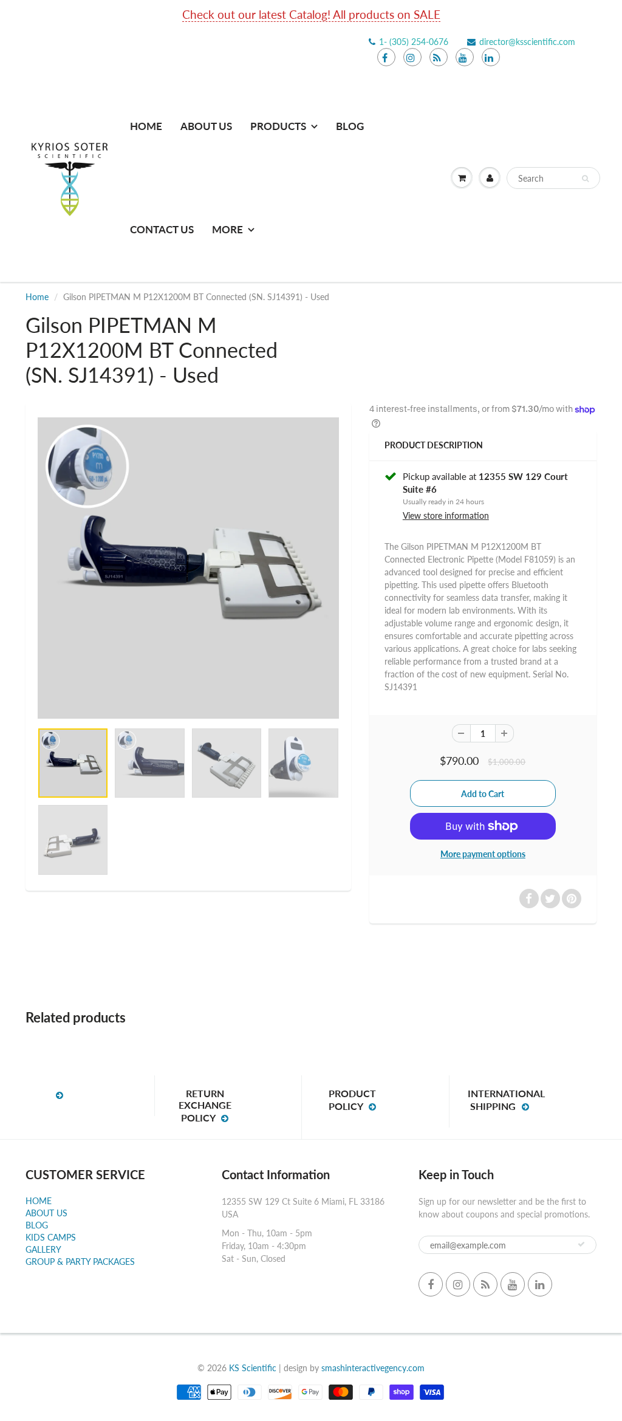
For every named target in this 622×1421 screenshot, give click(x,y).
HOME (146, 126)
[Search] (585, 178)
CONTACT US (162, 229)
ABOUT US (206, 126)
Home (37, 297)
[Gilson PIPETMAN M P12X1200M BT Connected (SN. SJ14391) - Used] (188, 568)
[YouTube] (465, 57)
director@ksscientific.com (527, 41)
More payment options (482, 854)
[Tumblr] (438, 57)
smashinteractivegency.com (373, 1368)
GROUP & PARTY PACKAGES (80, 1261)
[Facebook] (386, 57)
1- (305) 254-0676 (413, 41)
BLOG (37, 1225)
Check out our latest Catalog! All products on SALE (311, 14)
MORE (227, 229)
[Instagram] (412, 57)
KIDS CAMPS (51, 1237)
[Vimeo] (491, 57)
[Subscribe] (581, 1244)
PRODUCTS (278, 126)
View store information (446, 515)
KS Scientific (252, 1368)
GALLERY (43, 1249)
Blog (350, 126)
